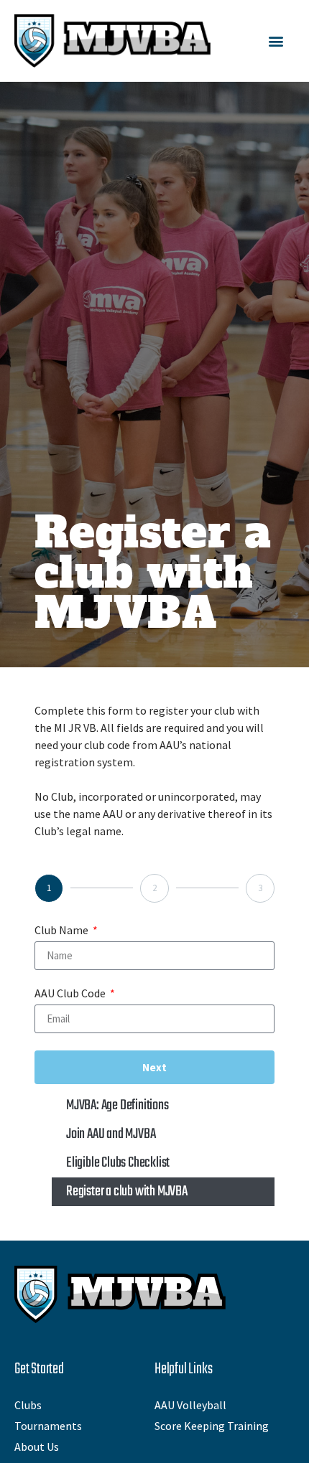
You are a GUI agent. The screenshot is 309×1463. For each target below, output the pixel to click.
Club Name (62, 930)
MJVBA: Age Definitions (117, 1105)
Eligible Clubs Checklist (118, 1163)
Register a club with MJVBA (127, 1191)
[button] (275, 41)
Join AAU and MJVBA (110, 1134)
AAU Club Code (71, 993)
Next (154, 1067)
